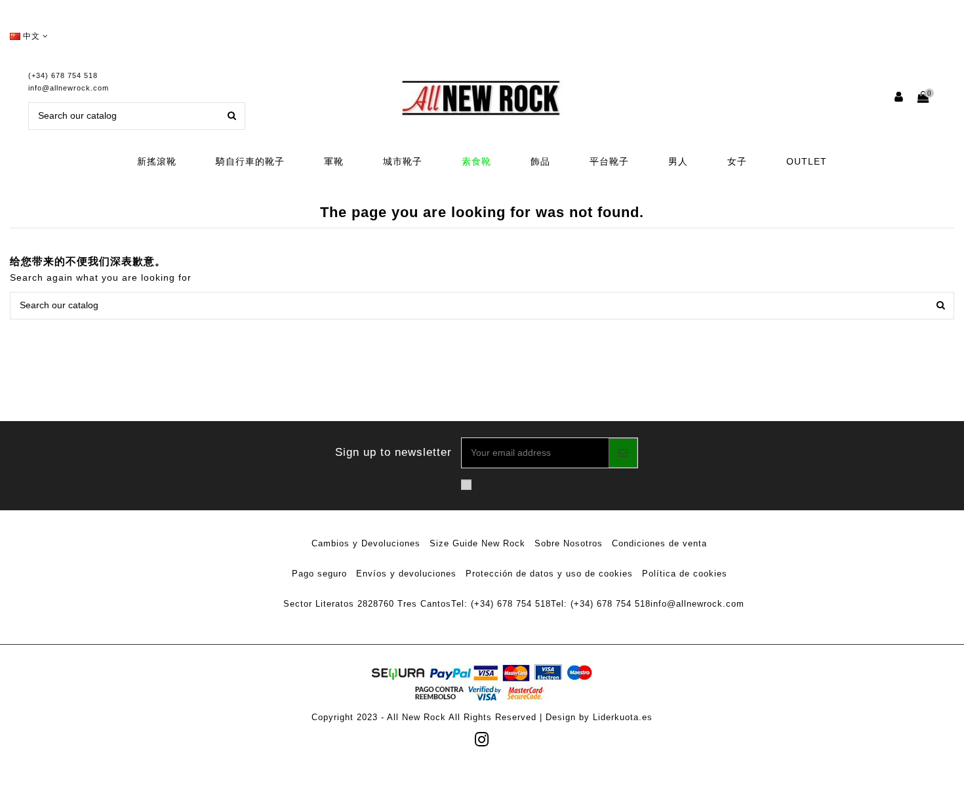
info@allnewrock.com (68, 88)
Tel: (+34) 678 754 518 (501, 604)
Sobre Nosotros (568, 543)
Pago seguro (319, 573)
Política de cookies (684, 573)
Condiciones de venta (659, 543)
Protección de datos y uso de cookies (549, 573)
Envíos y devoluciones (406, 573)
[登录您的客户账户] (899, 98)
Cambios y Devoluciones (365, 543)
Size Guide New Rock (477, 543)
